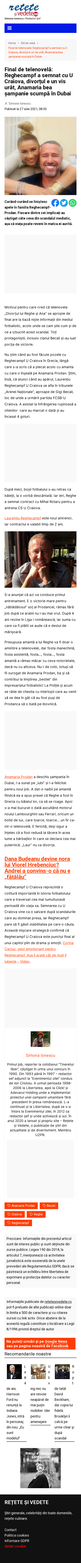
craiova (17, 1214)
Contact (11, 1530)
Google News (56, 1341)
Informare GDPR (17, 1541)
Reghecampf (20, 1223)
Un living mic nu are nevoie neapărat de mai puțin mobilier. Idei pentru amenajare (40, 1394)
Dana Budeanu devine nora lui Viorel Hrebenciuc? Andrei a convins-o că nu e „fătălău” (37, 868)
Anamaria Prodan (19, 777)
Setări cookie (15, 1546)
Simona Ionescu (20, 103)
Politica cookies (17, 1535)
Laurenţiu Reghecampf (23, 518)
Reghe (38, 1214)
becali (51, 1206)
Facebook (59, 1346)
